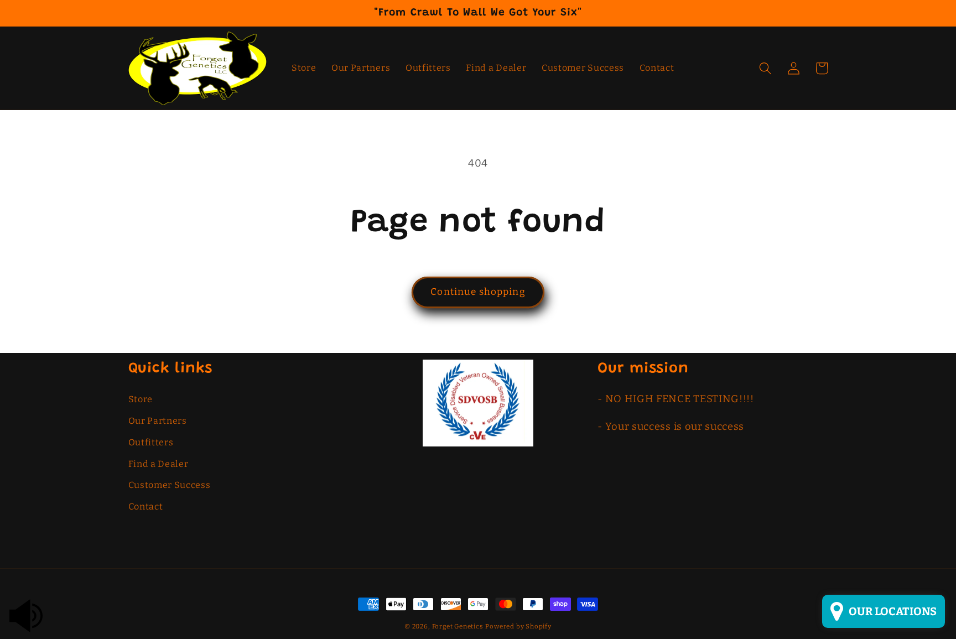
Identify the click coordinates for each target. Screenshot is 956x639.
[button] (766, 68)
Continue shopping (478, 292)
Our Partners (157, 420)
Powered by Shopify (518, 626)
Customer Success (169, 485)
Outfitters (151, 442)
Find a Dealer (158, 464)
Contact (145, 506)
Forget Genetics (458, 626)
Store (140, 399)
